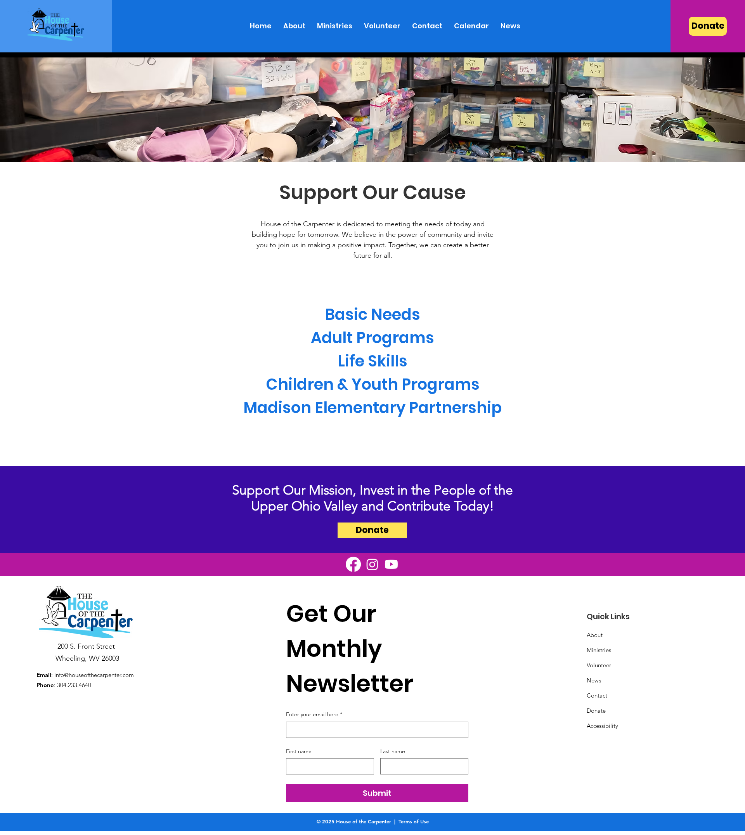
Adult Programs (372, 338)
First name (299, 751)
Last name (392, 751)
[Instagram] (372, 564)
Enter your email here (314, 714)
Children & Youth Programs (373, 384)
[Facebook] (353, 564)
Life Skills (372, 361)
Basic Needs (372, 314)
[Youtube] (391, 564)
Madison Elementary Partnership (372, 407)
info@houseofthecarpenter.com (94, 675)
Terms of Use (413, 821)
